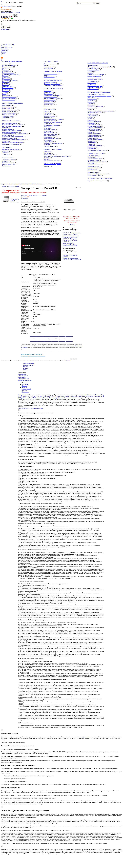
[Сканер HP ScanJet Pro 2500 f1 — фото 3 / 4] (65, 211)
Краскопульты (92, 114)
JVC (32, 396)
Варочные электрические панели (11, 126)
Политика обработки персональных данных (31, 408)
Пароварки (5, 85)
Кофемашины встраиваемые (10, 132)
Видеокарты (47, 153)
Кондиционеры (48, 94)
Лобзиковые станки (93, 160)
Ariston (49, 396)
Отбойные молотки (93, 121)
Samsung (25, 396)
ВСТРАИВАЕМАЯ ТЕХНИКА (11, 120)
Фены (45, 65)
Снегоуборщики (48, 141)
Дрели (89, 109)
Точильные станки (93, 170)
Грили (4, 68)
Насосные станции (49, 132)
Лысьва (40, 398)
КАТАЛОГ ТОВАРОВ (7, 44)
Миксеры (5, 76)
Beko (76, 396)
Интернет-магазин (23, 395)
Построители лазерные (94, 130)
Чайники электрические (9, 98)
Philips (20, 396)
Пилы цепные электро (94, 124)
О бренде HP (24, 198)
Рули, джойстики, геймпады (52, 160)
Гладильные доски (7, 67)
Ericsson (94, 396)
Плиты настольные (7, 88)
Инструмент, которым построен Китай (70, 239)
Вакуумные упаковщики (9, 65)
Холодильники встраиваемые (10, 144)
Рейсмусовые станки (93, 166)
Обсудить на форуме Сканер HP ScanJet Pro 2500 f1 (33, 356)
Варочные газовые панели (9, 123)
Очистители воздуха (49, 100)
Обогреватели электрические (52, 98)
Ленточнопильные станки (95, 158)
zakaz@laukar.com (6, 6)
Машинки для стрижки (50, 64)
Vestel (30, 398)
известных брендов (86, 395)
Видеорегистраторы (49, 82)
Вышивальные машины (50, 74)
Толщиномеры (92, 142)
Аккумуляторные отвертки (95, 94)
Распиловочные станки (94, 164)
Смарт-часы (47, 166)
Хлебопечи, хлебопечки (9, 97)
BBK (98, 396)
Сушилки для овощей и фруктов (53, 143)
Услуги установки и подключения (97, 181)
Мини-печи (5, 77)
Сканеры (90, 73)
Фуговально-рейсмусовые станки (97, 173)
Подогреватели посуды (9, 138)
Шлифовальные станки (94, 175)
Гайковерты (91, 105)
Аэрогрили (5, 64)
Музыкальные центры (8, 162)
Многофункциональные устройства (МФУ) (100, 67)
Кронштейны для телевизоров (11, 149)
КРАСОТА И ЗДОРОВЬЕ (51, 61)
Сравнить (72, 224)
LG (29, 396)
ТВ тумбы (5, 152)
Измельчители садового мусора (53, 119)
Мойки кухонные (7, 135)
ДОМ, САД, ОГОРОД (50, 109)
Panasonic (98, 395)
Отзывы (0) (43, 195)
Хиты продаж (5, 49)
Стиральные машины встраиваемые (12, 142)
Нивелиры (91, 120)
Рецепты (25, 368)
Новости (25, 366)
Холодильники (6, 117)
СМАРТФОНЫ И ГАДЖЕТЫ (52, 164)
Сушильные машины (8, 116)
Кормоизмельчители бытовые (52, 122)
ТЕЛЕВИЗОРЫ (6, 147)
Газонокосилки (48, 114)
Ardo (102, 396)
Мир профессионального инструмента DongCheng (70, 243)
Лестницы (90, 117)
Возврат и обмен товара (25, 380)
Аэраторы (46, 111)
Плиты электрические (8, 111)
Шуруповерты (92, 148)
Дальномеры (91, 108)
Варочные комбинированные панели (13, 124)
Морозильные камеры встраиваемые (12, 136)
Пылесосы (90, 84)
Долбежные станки (93, 155)
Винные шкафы (6, 105)
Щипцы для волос (49, 67)
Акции (3, 53)
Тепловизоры (91, 141)
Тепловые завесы (48, 103)
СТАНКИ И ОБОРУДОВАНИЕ (97, 153)
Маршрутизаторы (93, 65)
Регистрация (22, 374)
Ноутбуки (46, 159)
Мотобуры (47, 128)
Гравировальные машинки (95, 106)
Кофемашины (6, 71)
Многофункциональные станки (97, 161)
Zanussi (89, 396)
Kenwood (60, 398)
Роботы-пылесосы (93, 89)
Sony (102, 395)
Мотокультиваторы (49, 129)
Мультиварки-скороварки (9, 80)
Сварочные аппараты (94, 133)
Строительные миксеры (94, 135)
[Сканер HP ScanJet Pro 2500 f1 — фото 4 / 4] (69, 211)
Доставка (3, 52)
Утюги (4, 94)
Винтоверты (91, 102)
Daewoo (80, 396)
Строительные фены (93, 136)
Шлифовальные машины (95, 145)
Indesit (85, 396)
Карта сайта (25, 392)
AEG (52, 396)
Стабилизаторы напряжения (96, 74)
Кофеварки (5, 70)
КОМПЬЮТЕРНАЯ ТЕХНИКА (53, 149)
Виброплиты (91, 100)
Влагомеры (91, 103)
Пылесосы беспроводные (95, 86)
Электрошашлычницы (8, 100)
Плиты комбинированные (9, 110)
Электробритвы (48, 68)
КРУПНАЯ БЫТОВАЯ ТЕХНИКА (12, 103)
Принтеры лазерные (93, 68)
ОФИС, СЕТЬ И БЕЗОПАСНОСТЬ (98, 63)
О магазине (4, 46)
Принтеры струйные (93, 70)
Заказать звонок (5, 29)
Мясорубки (5, 82)
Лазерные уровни (93, 115)
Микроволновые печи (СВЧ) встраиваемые (14, 133)
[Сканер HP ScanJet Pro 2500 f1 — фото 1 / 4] (69, 207)
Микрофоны (5, 161)
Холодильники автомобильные (53, 85)
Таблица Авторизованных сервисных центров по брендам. (72, 258)
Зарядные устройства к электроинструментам (101, 111)
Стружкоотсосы (92, 138)
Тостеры (4, 92)
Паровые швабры (92, 81)
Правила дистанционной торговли (26, 389)
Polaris (26, 398)
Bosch (35, 396)
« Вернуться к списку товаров (10, 186)
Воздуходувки (48, 113)
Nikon (69, 398)
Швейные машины (49, 77)
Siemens (40, 396)
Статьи (25, 369)
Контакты (24, 386)
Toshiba (67, 396)
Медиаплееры (6, 151)
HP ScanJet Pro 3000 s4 (15, 199)
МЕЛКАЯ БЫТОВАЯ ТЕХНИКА (12, 61)
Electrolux (57, 396)
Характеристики (33, 195)
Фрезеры (90, 144)
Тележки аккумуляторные (95, 139)
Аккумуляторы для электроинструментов (99, 96)
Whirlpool (21, 398)
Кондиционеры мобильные (51, 95)
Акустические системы (9, 159)
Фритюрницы (6, 95)
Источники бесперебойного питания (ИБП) (56, 156)
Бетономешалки (92, 99)
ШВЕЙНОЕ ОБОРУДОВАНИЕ (53, 71)
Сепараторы (47, 140)
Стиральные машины (8, 114)
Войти (18, 12)
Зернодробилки (48, 117)
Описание (24, 195)
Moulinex (35, 398)
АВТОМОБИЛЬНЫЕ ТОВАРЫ (53, 80)
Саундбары (5, 165)
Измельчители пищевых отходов (11, 130)
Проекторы (91, 71)
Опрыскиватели (48, 137)
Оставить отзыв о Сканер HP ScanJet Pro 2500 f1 (32, 354)
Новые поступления (6, 47)
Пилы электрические (94, 126)
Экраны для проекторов (94, 76)
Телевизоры (5, 154)
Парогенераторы (7, 86)
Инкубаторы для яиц (50, 120)
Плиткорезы (91, 163)
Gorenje (72, 396)
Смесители (5, 141)
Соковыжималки (7, 89)
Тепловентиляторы (49, 101)
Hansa (44, 396)
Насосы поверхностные (50, 134)
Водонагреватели (49, 92)
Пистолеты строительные (95, 127)
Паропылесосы (92, 83)
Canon (65, 398)
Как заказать (4, 50)
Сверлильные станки (94, 167)
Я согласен (74, 358)
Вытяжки (5, 127)
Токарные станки (92, 169)
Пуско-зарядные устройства (52, 84)
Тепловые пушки (48, 104)
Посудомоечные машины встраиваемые (13, 139)
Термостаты (47, 106)
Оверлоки (46, 75)
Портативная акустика (8, 164)
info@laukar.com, (85, 736)
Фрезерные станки (93, 172)
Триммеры (47, 144)
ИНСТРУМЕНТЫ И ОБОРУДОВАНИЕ (99, 92)
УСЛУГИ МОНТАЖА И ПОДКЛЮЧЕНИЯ (100, 178)
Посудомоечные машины (9, 113)
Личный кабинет (23, 375)
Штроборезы (91, 147)
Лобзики (90, 118)
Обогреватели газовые (50, 97)
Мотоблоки (47, 126)
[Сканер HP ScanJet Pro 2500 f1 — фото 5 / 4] (74, 211)
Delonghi (45, 398)
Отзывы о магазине (28, 365)
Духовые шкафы (7, 129)
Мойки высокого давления (51, 125)
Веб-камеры (47, 151)
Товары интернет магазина (8, 184)
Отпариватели (6, 83)
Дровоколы (91, 157)
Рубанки (90, 132)
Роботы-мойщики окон (94, 87)
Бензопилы (91, 97)
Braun (50, 398)
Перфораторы (91, 123)
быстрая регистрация (7, 12)
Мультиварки (6, 79)
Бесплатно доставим (6, 9)
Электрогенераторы (49, 146)
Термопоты (5, 91)
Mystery (55, 398)
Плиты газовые (6, 108)
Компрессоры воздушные (95, 112)
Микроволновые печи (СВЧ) (10, 74)
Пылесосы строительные (51, 138)
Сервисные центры (28, 363)
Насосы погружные (49, 135)
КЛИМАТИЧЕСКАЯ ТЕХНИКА (53, 88)
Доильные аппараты (49, 116)
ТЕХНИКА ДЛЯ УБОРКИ (95, 79)
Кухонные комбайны (8, 73)
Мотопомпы (47, 131)
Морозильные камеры (8, 107)
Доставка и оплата (23, 378)
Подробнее (67, 360)
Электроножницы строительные (97, 150)
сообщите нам (65, 339)
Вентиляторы (47, 91)
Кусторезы (47, 123)
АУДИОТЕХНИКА (8, 157)
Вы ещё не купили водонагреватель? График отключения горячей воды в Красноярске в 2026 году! (71, 235)
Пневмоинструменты (94, 129)
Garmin (74, 398)
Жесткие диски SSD (49, 154)
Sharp (62, 396)
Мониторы (47, 157)
